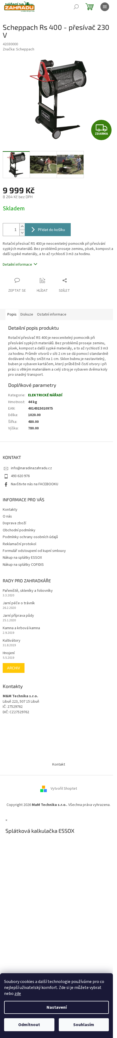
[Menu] (104, 6)
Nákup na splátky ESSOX (22, 557)
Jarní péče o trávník (19, 603)
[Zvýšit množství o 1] (22, 226)
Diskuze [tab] (26, 314)
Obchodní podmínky (19, 530)
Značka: (18, 49)
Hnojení (9, 653)
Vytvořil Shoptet (64, 788)
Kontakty (10, 509)
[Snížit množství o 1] (22, 233)
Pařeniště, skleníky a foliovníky (28, 590)
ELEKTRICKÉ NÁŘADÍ (45, 395)
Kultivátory (11, 640)
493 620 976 (20, 476)
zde (17, 994)
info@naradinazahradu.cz (31, 468)
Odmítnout (29, 1025)
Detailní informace (17, 264)
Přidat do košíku (51, 229)
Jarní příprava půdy (18, 615)
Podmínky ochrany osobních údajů (30, 537)
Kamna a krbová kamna (21, 628)
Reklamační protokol (19, 544)
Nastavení (57, 1007)
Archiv (13, 668)
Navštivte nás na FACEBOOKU (34, 484)
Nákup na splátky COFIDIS (23, 564)
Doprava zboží (14, 523)
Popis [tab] (12, 314)
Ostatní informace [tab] (51, 314)
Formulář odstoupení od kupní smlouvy (34, 551)
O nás (7, 516)
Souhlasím (83, 1025)
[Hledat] (76, 6)
